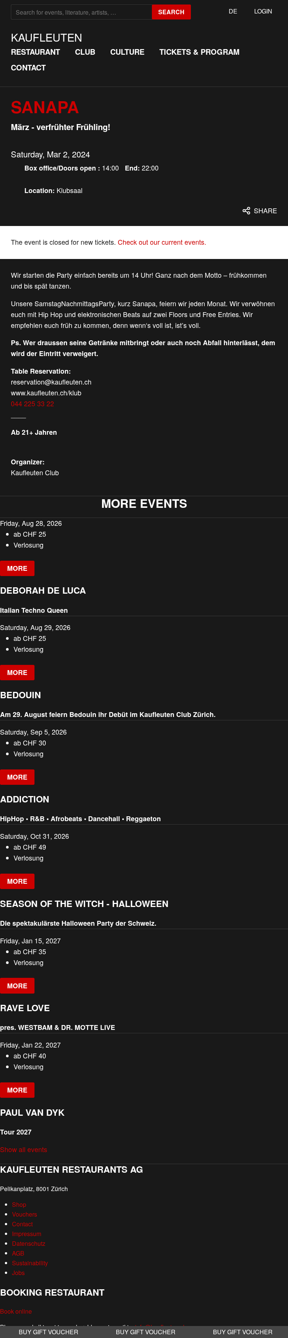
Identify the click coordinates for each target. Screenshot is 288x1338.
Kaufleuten (46, 37)
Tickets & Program (199, 51)
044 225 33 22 (32, 403)
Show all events (23, 1149)
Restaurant (35, 51)
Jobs (18, 1272)
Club (85, 51)
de (233, 11)
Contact (28, 67)
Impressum (26, 1233)
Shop (19, 1204)
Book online (16, 1311)
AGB (18, 1253)
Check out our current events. (162, 242)
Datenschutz (28, 1243)
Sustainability (30, 1263)
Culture (127, 51)
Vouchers (24, 1214)
